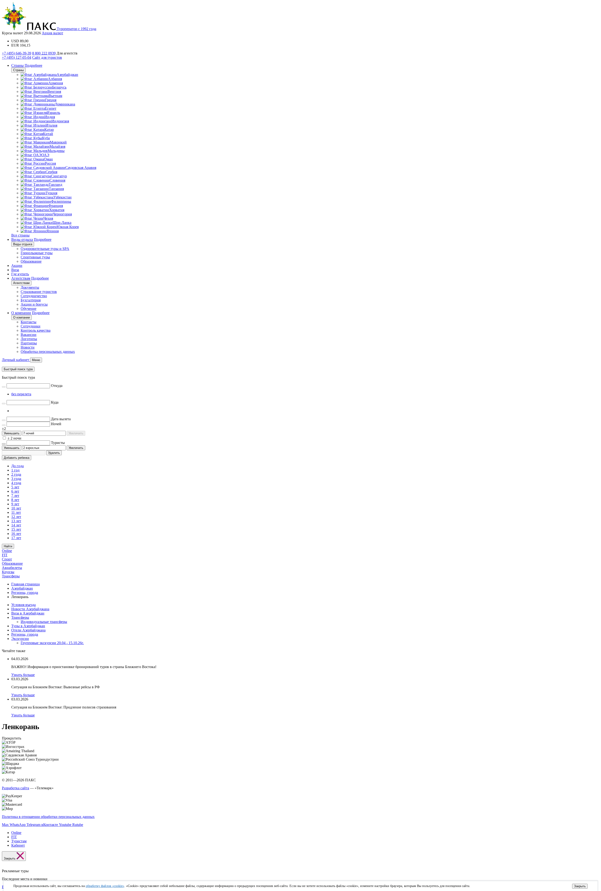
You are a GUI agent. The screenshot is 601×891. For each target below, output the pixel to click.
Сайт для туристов (47, 57)
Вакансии (28, 335)
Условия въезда (23, 605)
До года (17, 466)
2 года (16, 474)
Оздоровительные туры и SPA (45, 249)
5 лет (15, 487)
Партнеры (29, 343)
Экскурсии (20, 639)
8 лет (15, 500)
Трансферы (11, 576)
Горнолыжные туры (37, 253)
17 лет (16, 538)
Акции (16, 266)
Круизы (8, 572)
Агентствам (20, 278)
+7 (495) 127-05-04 (16, 57)
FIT (5, 555)
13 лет (16, 521)
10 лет (16, 508)
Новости (28, 347)
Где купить (20, 274)
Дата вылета (61, 419)
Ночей (56, 424)
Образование (31, 261)
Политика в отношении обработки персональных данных (48, 817)
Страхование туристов (39, 292)
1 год (15, 470)
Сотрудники (30, 326)
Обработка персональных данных (48, 352)
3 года (16, 479)
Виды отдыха (22, 239)
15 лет (16, 529)
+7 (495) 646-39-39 (16, 53)
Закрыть (580, 886)
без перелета (21, 394)
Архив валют (52, 33)
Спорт (7, 559)
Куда (54, 402)
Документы (30, 287)
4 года (16, 483)
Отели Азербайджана (28, 630)
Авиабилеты (12, 568)
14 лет (16, 525)
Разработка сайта (15, 788)
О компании (21, 313)
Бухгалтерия (31, 300)
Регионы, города (24, 634)
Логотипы (29, 339)
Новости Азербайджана (30, 609)
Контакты (28, 322)
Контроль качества (35, 330)
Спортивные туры (35, 257)
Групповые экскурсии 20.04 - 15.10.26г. (52, 643)
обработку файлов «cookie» (105, 886)
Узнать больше (23, 675)
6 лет (15, 491)
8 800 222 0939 (44, 53)
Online (7, 551)
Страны (17, 65)
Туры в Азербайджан (28, 626)
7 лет (15, 496)
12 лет (16, 517)
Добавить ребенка (16, 457)
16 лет (16, 534)
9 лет (15, 504)
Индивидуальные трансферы (44, 622)
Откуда (56, 386)
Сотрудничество (34, 296)
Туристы (58, 443)
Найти (8, 546)
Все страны (20, 235)
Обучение (28, 309)
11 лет (16, 512)
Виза (15, 270)
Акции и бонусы (34, 304)
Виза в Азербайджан (27, 613)
